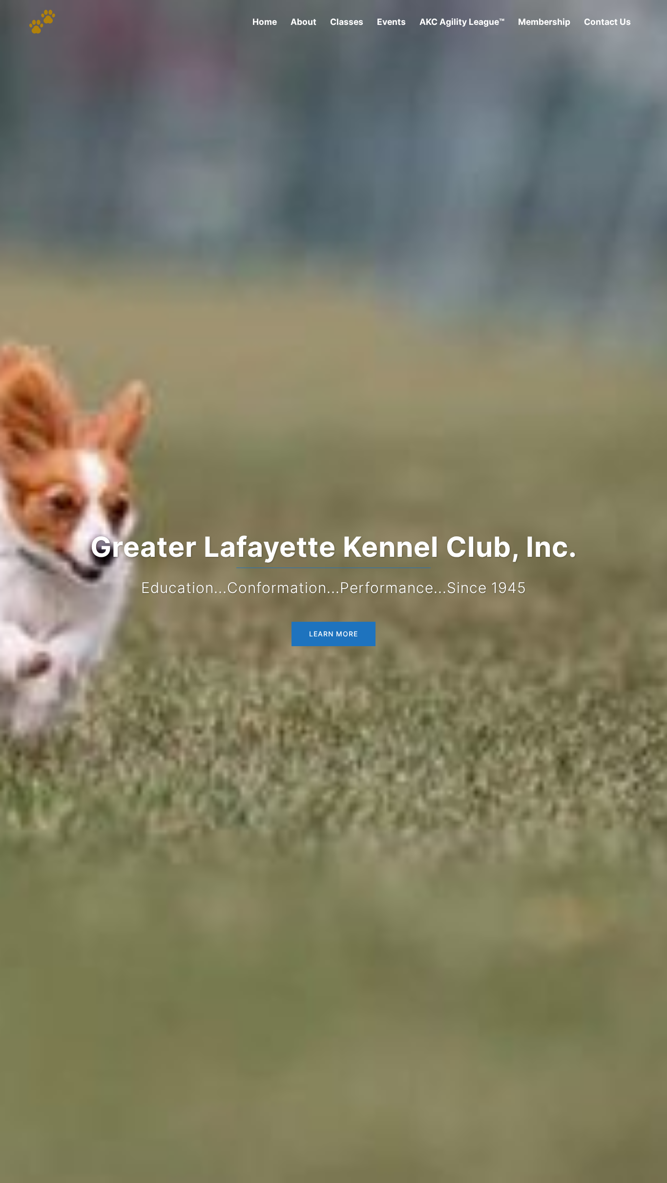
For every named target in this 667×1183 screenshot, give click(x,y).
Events (391, 22)
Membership (544, 22)
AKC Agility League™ (461, 22)
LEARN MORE (333, 634)
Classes (346, 22)
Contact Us (607, 22)
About (303, 22)
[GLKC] (42, 21)
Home (264, 22)
